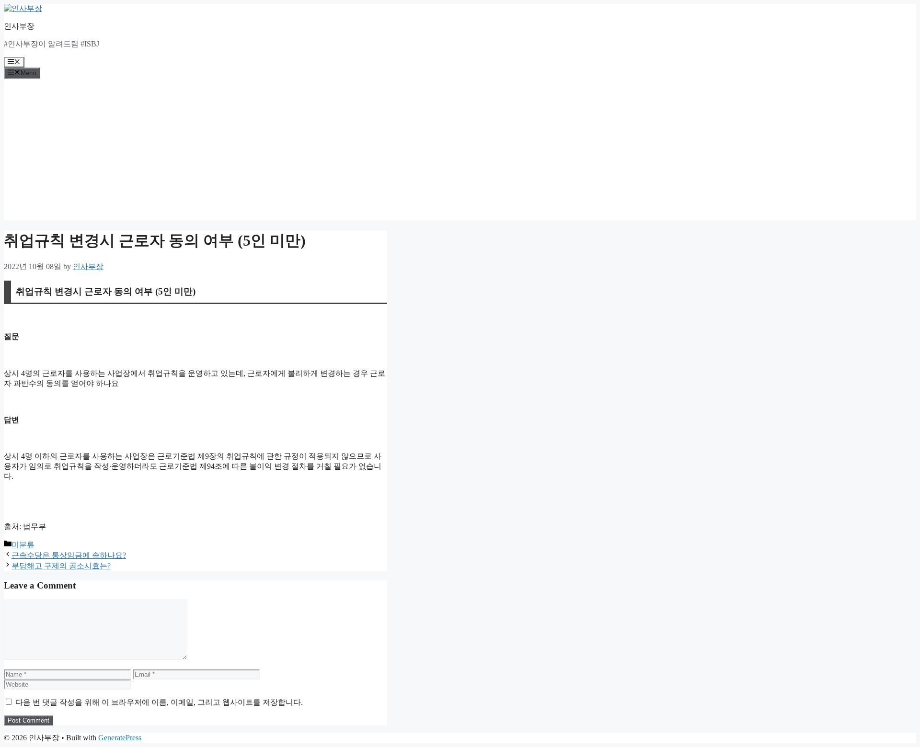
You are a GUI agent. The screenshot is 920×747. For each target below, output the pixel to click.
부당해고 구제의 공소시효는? (61, 566)
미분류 (23, 545)
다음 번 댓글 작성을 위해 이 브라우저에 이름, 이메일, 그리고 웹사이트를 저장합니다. (159, 702)
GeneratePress (119, 738)
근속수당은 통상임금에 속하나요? (69, 555)
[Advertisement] (460, 153)
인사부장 (19, 26)
